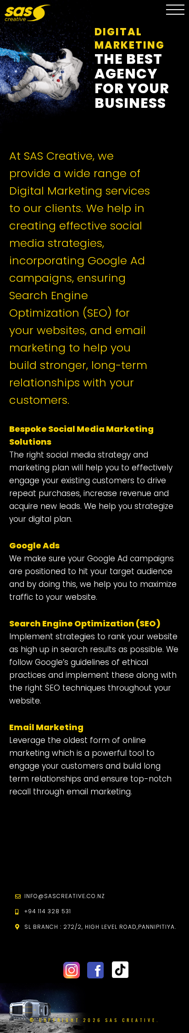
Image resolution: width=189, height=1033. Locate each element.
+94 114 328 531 (47, 911)
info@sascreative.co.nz (64, 896)
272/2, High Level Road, (100, 927)
